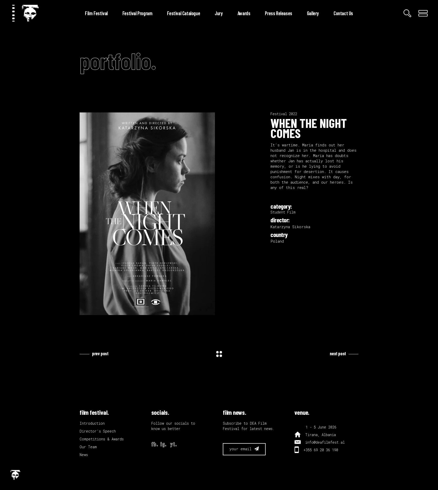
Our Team (88, 446)
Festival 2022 (283, 113)
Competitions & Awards (102, 439)
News (84, 454)
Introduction (92, 423)
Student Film (283, 212)
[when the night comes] (171, 213)
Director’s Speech (98, 431)
